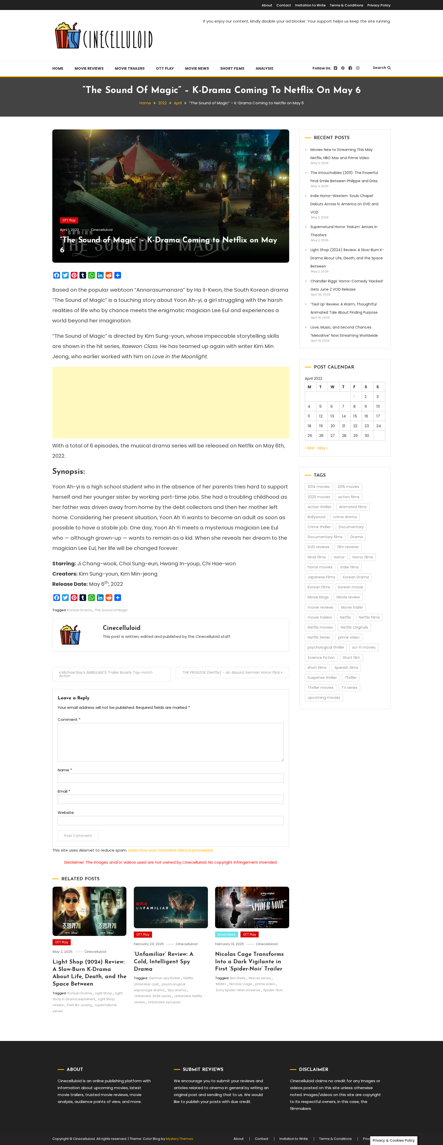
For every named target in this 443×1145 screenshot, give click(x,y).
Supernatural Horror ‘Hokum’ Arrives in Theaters (343, 231)
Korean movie (350, 587)
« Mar (310, 448)
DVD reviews (318, 546)
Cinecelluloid (102, 229)
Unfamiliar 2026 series (153, 996)
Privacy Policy (379, 5)
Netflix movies (320, 627)
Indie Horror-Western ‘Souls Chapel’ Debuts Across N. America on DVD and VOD (344, 204)
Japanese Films (321, 577)
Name (65, 770)
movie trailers (320, 617)
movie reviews (320, 607)
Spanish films (346, 667)
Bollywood (316, 516)
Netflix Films (369, 617)
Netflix (345, 617)
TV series (349, 687)
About (267, 5)
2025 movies (319, 496)
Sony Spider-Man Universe (238, 990)
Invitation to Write (310, 5)
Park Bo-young (79, 1005)
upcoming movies (324, 697)
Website (66, 812)
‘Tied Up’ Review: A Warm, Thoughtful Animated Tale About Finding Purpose (344, 308)
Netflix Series (319, 637)
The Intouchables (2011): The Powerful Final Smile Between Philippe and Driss (344, 176)
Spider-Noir (273, 990)
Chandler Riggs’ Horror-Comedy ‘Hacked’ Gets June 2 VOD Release (346, 285)
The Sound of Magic (111, 610)
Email (64, 791)
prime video (265, 984)
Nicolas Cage (240, 984)
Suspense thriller (322, 677)
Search (379, 67)
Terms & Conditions (346, 5)
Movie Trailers (130, 68)
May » (323, 448)
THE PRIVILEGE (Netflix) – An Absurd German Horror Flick (231, 672)
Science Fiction (321, 657)
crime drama (345, 516)
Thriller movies (321, 687)
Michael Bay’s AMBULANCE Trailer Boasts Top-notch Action (106, 674)
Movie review (348, 597)
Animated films (353, 506)
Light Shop (103, 993)
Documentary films (325, 536)
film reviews (348, 546)
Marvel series (260, 978)
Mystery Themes (179, 1138)
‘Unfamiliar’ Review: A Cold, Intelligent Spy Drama (163, 962)
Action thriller (319, 506)
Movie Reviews (89, 68)
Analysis (264, 68)
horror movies (320, 567)
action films (348, 496)
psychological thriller (326, 647)
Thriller (351, 677)
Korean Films (319, 587)
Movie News (197, 68)
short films (317, 667)
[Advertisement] (170, 402)
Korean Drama (79, 610)
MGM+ (221, 984)
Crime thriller (319, 526)
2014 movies (319, 486)
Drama (356, 536)
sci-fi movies (364, 647)
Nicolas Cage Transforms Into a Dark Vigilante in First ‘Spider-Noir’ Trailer (249, 962)
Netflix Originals (354, 627)
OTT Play (165, 68)
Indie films (349, 567)
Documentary (351, 526)
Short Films (232, 68)
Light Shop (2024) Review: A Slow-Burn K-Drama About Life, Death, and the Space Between (347, 258)
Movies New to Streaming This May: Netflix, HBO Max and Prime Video (341, 153)
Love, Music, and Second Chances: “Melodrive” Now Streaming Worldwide (344, 331)
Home (57, 68)
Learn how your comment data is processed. (171, 850)
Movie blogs (318, 597)
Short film (351, 657)
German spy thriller (164, 978)
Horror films (363, 557)
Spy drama (177, 990)
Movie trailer (352, 607)
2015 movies (348, 486)
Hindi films (317, 557)
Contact (283, 5)
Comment (69, 719)
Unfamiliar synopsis (164, 1002)
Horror (339, 557)
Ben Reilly (238, 978)
